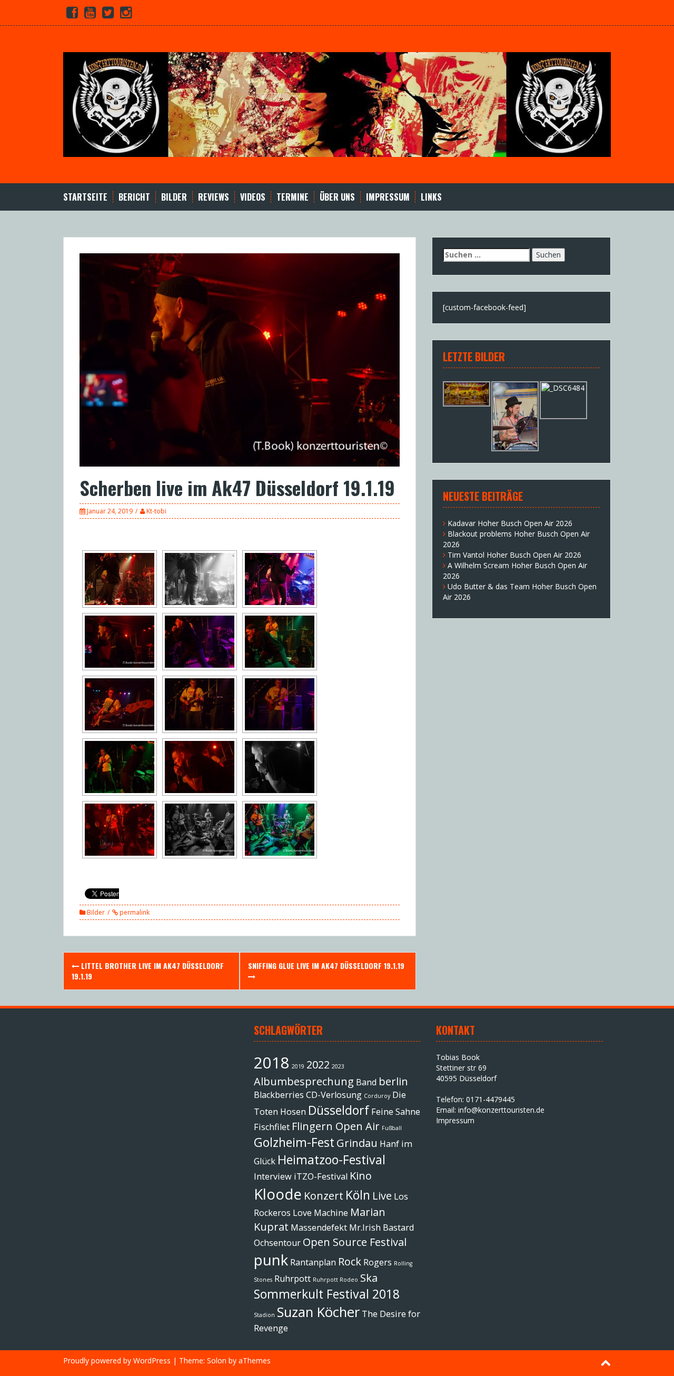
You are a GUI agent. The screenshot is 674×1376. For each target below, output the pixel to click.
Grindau (357, 1143)
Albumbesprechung (304, 1081)
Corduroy (377, 1096)
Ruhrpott (292, 1278)
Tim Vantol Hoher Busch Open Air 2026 (514, 555)
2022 (318, 1064)
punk (271, 1260)
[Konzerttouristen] (337, 103)
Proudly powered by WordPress (117, 1360)
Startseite (85, 197)
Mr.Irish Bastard (381, 1227)
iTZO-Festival (321, 1176)
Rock (349, 1261)
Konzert (323, 1196)
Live (382, 1196)
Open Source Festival (355, 1242)
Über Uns (337, 197)
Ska (369, 1278)
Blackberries (279, 1095)
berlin (393, 1081)
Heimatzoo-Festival (331, 1159)
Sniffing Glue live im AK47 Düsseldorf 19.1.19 (326, 965)
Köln (357, 1194)
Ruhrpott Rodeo (335, 1279)
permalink (134, 912)
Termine (292, 197)
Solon (216, 1360)
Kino (361, 1176)
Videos (252, 197)
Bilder (174, 197)
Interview (273, 1176)
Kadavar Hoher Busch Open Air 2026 (510, 523)
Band (366, 1082)
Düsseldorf (338, 1110)
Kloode (278, 1194)
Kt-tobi (156, 511)
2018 (272, 1062)
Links (431, 197)
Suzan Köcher (318, 1312)
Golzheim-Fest (294, 1142)
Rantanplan (313, 1262)
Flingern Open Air (336, 1126)
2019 (298, 1066)
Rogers (377, 1262)
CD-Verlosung (334, 1095)
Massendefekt (319, 1227)
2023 (338, 1066)
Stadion (264, 1315)
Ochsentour (277, 1243)
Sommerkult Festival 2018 (327, 1293)
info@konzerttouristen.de (501, 1110)
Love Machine (320, 1213)
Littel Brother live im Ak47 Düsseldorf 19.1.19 (148, 971)
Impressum (388, 197)
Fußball (392, 1128)
